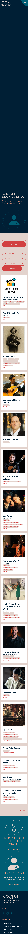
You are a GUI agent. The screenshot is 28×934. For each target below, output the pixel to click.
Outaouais (6, 697)
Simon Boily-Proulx (11, 748)
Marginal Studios (11, 652)
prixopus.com (7, 923)
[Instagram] (7, 913)
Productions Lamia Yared (11, 761)
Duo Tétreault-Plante (13, 313)
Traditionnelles (20, 301)
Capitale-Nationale (9, 752)
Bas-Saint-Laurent (8, 740)
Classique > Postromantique (11, 522)
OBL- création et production (10, 654)
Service (12, 518)
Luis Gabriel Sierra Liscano (11, 401)
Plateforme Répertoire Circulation (13, 926)
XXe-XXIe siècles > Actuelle (11, 736)
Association (6, 563)
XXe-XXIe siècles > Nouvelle (11, 526)
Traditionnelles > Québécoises (11, 303)
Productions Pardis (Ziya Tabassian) (12, 792)
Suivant (24, 810)
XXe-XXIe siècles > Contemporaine (13, 524)
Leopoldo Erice (9, 693)
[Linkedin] (12, 913)
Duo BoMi (7, 730)
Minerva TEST (9, 357)
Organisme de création (14, 779)
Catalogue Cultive (8, 929)
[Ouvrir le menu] (24, 3)
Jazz (17, 359)
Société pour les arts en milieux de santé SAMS (12, 606)
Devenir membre (14, 884)
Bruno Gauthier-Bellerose (10, 478)
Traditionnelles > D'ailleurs (10, 361)
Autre (5, 301)
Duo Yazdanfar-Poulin (13, 561)
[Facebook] (3, 913)
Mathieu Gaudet (10, 440)
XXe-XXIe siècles (8, 365)
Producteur (16, 299)
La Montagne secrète (13, 297)
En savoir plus (14, 849)
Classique (11, 301)
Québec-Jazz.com (8, 932)
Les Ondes (7, 777)
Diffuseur (5, 611)
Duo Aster (7, 516)
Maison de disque (7, 299)
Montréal (6, 305)
